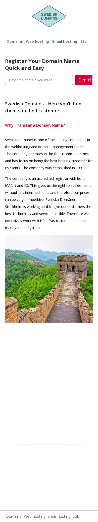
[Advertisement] (49, 382)
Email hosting (64, 41)
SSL (83, 41)
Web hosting (37, 41)
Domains (15, 41)
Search (85, 79)
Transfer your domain (39, 88)
